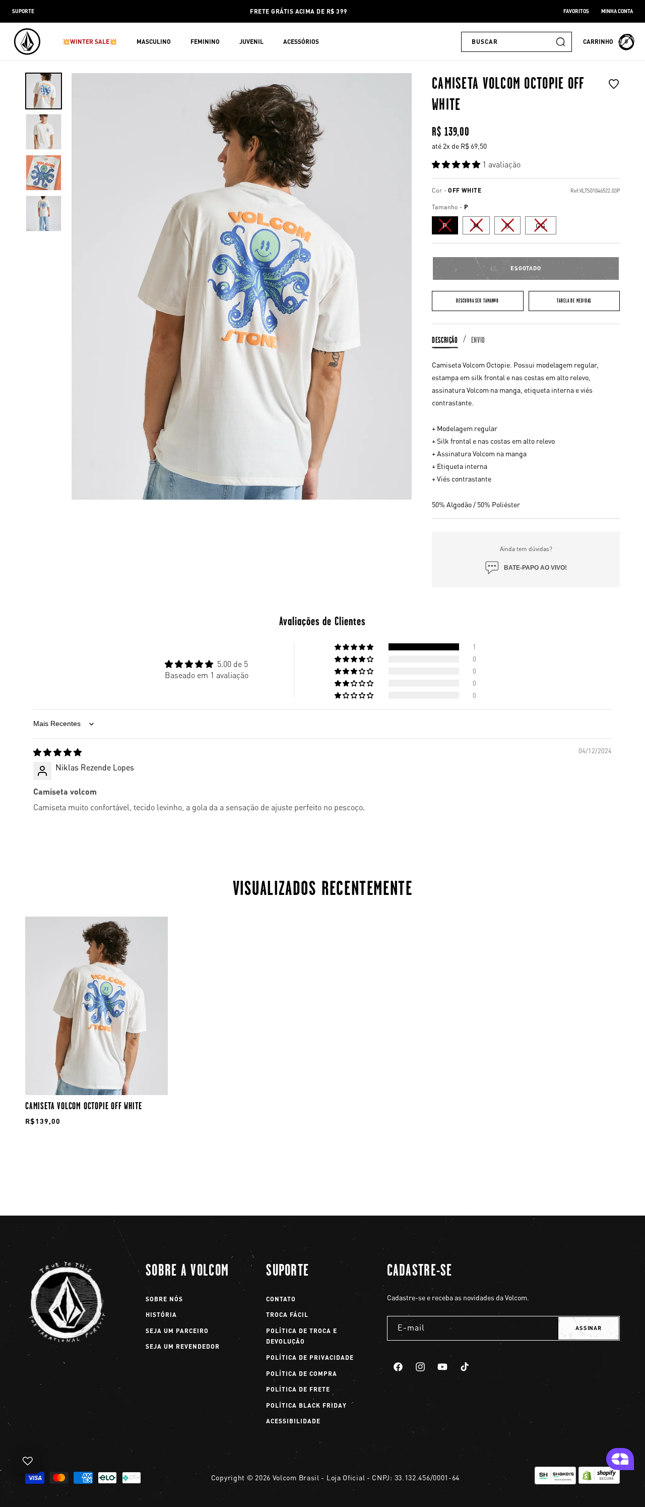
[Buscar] (560, 41)
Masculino (154, 41)
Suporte (23, 11)
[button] (93, 42)
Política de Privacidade (310, 1357)
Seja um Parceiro (177, 1331)
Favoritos (576, 11)
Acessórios (301, 41)
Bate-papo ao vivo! (535, 567)
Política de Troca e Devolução (301, 1336)
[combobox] (516, 41)
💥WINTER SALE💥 (89, 41)
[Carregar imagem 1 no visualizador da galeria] (43, 91)
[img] (57, 752)
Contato (281, 1299)
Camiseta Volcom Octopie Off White (83, 1105)
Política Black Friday (306, 1405)
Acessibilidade (293, 1421)
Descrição (445, 340)
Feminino (205, 41)
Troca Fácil (287, 1314)
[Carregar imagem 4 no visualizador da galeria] (43, 213)
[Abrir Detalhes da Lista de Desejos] (27, 1461)
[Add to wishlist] (614, 96)
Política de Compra (301, 1373)
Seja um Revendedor (183, 1346)
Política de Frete (298, 1389)
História (161, 1314)
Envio (478, 340)
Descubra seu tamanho (477, 301)
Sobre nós (164, 1299)
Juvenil (251, 41)
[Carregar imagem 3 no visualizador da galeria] (43, 173)
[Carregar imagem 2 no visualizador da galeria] (43, 132)
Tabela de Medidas (574, 301)
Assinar (588, 1328)
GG (546, 227)
